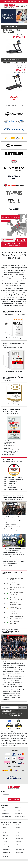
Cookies (4, 810)
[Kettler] (14, 153)
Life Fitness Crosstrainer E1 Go (17, 588)
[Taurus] (14, 193)
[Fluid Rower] (14, 137)
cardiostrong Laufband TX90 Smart (16, 613)
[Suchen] (21, 6)
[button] (2, 16)
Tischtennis (5, 833)
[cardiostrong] (14, 122)
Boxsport (5, 838)
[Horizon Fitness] (14, 145)
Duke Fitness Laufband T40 (13, 63)
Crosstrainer (6, 824)
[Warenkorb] (26, 6)
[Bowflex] (14, 114)
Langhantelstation (19, 844)
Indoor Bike (5, 835)
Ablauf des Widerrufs (20, 816)
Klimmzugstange (19, 849)
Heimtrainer (5, 841)
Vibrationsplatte (19, 852)
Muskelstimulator (7, 852)
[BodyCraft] (14, 106)
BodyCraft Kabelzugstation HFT (16, 598)
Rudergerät (18, 827)
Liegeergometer (19, 838)
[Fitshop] (10, 6)
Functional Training (7, 847)
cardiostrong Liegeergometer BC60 (16, 603)
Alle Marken (5, 856)
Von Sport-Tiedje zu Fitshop (8, 732)
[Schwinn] (14, 185)
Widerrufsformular (6, 816)
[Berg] (14, 98)
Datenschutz (18, 807)
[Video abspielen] (14, 509)
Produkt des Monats (10, 27)
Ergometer (18, 824)
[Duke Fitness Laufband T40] (14, 82)
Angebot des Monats (10, 60)
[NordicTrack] (14, 177)
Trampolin (17, 830)
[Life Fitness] (14, 161)
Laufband (5, 827)
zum (6, 794)
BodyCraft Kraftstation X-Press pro (16, 593)
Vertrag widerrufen (14, 799)
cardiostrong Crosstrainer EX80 (15, 584)
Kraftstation (6, 830)
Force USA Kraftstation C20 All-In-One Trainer (16, 617)
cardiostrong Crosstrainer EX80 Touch (17, 608)
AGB (3, 807)
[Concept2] (14, 129)
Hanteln (17, 835)
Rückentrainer (6, 849)
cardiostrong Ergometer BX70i (16, 579)
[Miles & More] (14, 777)
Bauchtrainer (18, 847)
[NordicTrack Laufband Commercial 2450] (14, 47)
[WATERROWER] (14, 201)
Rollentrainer (18, 841)
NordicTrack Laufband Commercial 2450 (11, 31)
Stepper (4, 844)
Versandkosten (5, 813)
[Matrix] (14, 169)
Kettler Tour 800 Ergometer (14, 622)
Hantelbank (18, 833)
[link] (14, 225)
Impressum (17, 810)
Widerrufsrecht (18, 813)
